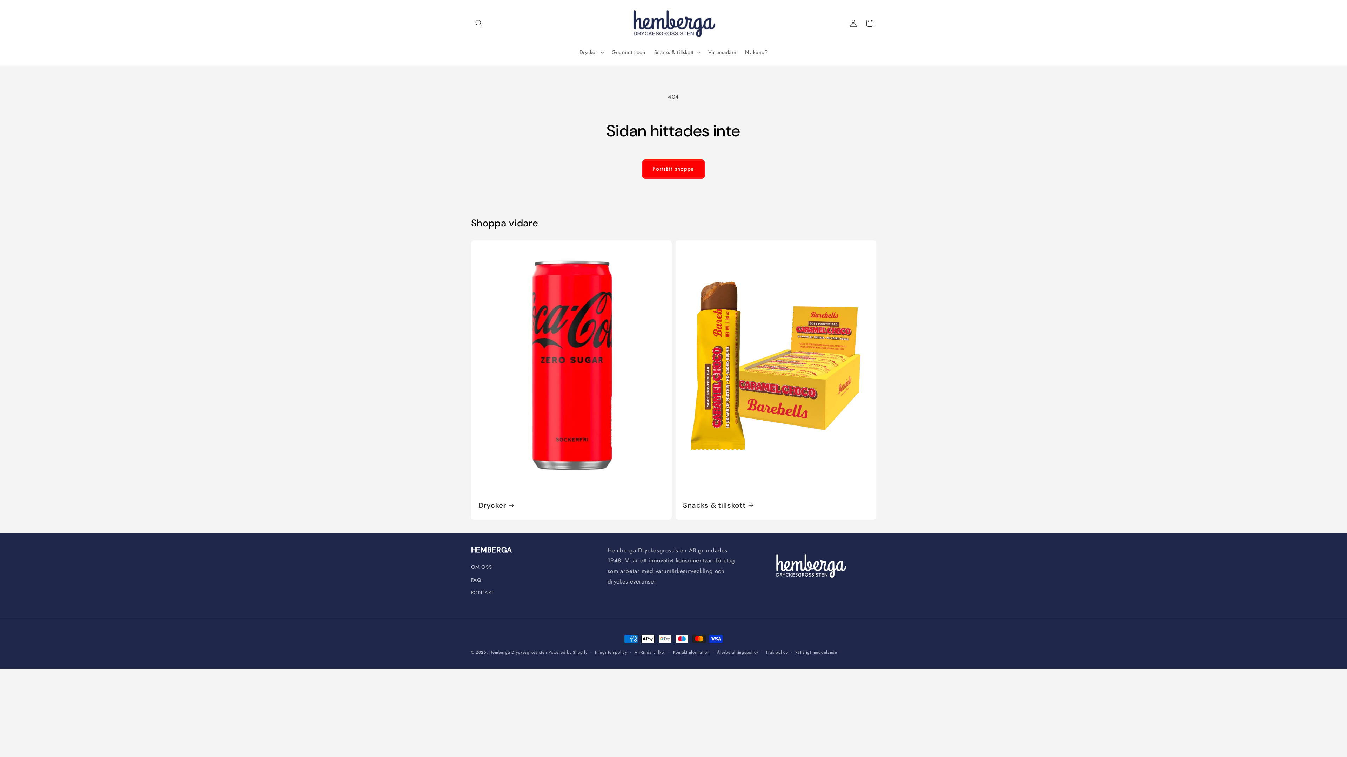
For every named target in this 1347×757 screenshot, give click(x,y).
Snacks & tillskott (714, 505)
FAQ (476, 580)
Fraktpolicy (777, 652)
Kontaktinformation (691, 652)
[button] (479, 23)
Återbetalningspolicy (737, 652)
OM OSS (481, 567)
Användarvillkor (650, 652)
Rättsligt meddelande (816, 652)
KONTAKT (482, 592)
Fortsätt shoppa (673, 169)
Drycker (492, 505)
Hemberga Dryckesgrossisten (518, 652)
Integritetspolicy (611, 652)
